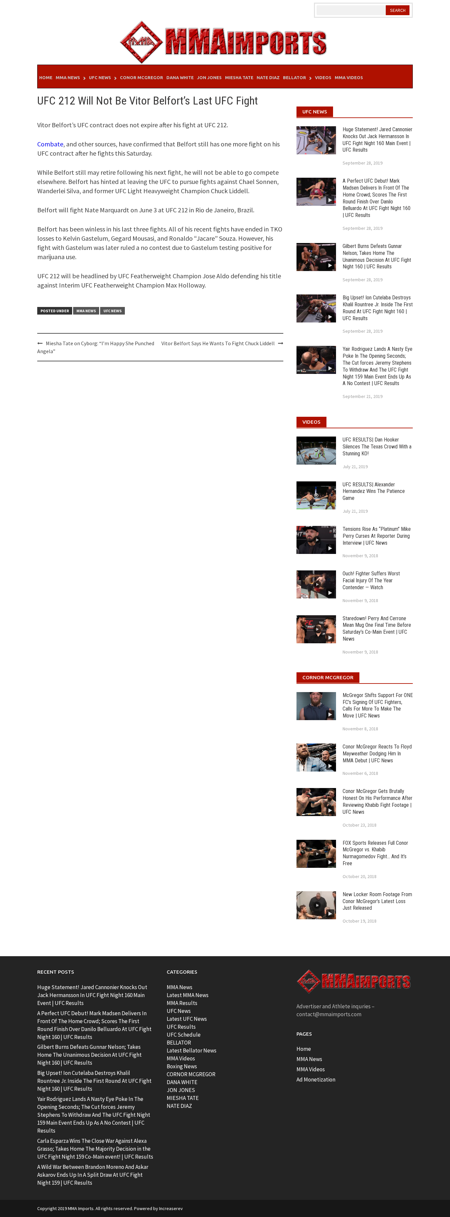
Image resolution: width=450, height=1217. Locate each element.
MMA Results (182, 1003)
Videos (323, 77)
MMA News (68, 77)
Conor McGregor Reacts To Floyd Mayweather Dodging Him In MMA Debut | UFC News (377, 754)
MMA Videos (349, 77)
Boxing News (182, 1066)
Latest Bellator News (191, 1050)
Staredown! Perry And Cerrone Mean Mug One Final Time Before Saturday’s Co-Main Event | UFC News (377, 628)
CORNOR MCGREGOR (191, 1074)
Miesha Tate (239, 77)
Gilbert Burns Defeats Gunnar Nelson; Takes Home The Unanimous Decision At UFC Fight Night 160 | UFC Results (377, 256)
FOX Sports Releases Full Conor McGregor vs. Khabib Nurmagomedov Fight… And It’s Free (375, 853)
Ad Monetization (315, 1079)
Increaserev (171, 1208)
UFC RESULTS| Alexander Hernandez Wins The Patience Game (374, 491)
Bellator (294, 77)
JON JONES (181, 1090)
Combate (50, 144)
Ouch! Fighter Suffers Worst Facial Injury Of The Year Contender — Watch (371, 580)
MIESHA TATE (183, 1098)
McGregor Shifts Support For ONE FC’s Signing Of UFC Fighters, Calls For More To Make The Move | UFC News (378, 705)
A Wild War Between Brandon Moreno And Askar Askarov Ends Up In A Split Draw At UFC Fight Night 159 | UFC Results (92, 1174)
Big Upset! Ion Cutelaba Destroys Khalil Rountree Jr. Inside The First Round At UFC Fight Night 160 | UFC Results (378, 307)
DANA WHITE (182, 1082)
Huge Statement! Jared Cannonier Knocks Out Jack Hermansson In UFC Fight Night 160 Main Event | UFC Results (377, 139)
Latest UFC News (187, 1018)
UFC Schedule (184, 1034)
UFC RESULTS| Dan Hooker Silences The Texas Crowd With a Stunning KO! (377, 447)
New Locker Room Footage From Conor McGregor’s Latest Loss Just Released (377, 901)
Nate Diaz (268, 77)
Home (45, 77)
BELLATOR (179, 1042)
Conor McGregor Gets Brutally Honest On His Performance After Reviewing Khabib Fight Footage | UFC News (377, 801)
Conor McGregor (141, 77)
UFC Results (181, 1026)
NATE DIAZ (179, 1106)
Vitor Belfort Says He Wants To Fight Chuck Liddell (218, 343)
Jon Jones (209, 77)
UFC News (100, 77)
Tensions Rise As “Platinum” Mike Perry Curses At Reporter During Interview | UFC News (377, 536)
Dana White (180, 77)
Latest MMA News (188, 995)
